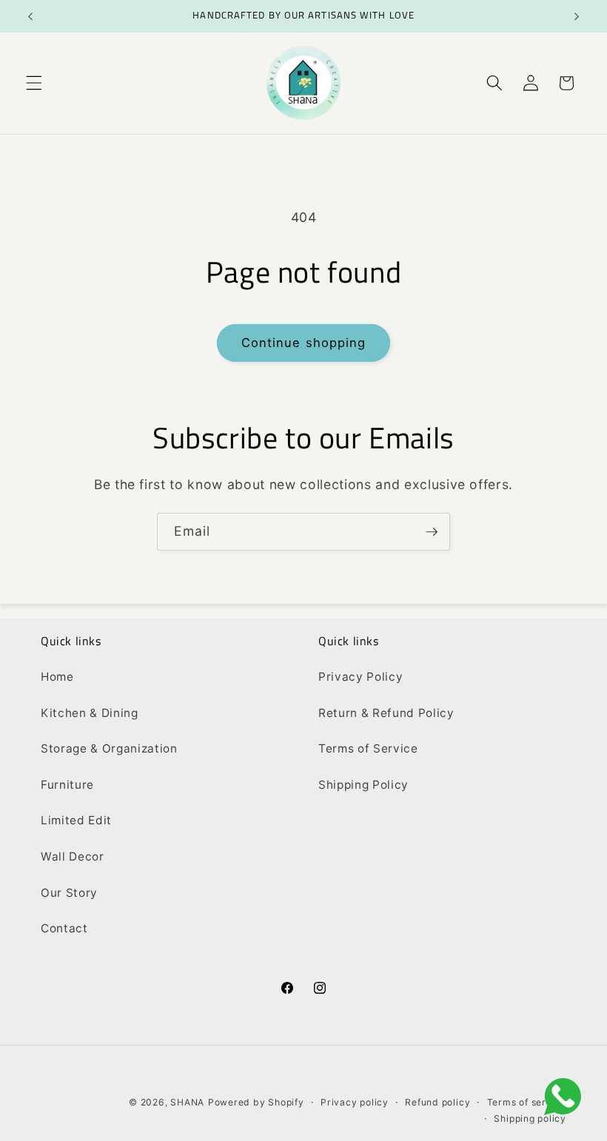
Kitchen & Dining (89, 713)
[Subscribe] (431, 532)
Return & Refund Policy (386, 713)
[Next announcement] (576, 16)
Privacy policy (355, 1102)
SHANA (187, 1102)
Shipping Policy (363, 785)
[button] (34, 83)
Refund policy (437, 1102)
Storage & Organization (109, 748)
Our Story (69, 893)
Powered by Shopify (256, 1102)
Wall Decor (72, 856)
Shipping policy (530, 1118)
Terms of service (526, 1102)
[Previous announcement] (30, 16)
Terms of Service (368, 748)
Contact (64, 928)
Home (57, 677)
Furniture (67, 785)
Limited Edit (76, 820)
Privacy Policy (360, 677)
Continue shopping (303, 342)
